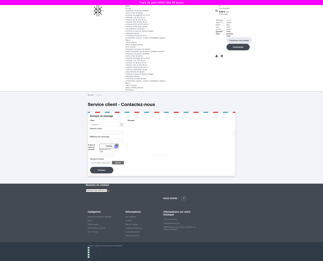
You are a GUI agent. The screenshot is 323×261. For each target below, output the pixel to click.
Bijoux (128, 40)
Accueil (128, 8)
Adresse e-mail (96, 128)
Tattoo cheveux (131, 42)
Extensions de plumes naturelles (137, 11)
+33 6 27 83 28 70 (170, 219)
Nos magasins (131, 217)
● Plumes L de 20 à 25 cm (135, 17)
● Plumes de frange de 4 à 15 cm (138, 15)
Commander (223, 14)
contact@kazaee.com (171, 223)
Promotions (130, 90)
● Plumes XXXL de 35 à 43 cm (137, 24)
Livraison (129, 220)
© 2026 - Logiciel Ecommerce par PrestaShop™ (105, 246)
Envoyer (101, 170)
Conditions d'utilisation (134, 228)
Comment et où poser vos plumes (138, 49)
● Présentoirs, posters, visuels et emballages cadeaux (145, 38)
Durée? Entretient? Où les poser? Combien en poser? (145, 51)
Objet (92, 120)
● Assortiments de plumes (135, 29)
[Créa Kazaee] (105, 10)
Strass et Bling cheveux (134, 45)
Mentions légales (132, 224)
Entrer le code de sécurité (91, 147)
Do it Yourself (130, 47)
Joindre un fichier (97, 159)
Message (131, 120)
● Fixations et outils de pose (136, 35)
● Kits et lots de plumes (134, 13)
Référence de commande (99, 137)
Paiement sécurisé (132, 236)
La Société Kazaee (132, 232)
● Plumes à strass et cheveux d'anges (140, 31)
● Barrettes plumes (133, 33)
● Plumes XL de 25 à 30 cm (136, 20)
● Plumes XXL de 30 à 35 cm (136, 22)
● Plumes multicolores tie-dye (136, 26)
